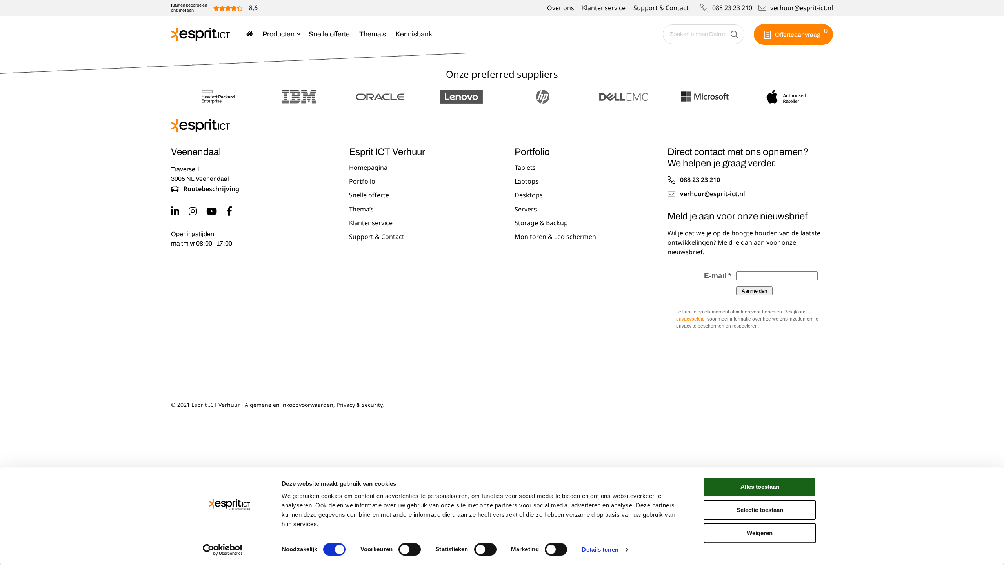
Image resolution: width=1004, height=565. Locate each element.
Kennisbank (413, 34)
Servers (526, 209)
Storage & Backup (541, 223)
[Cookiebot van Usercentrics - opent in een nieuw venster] (222, 550)
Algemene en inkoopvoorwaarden (289, 404)
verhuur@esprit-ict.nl (801, 8)
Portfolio (362, 182)
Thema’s (372, 34)
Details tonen (600, 549)
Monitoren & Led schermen (555, 237)
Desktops (529, 195)
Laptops (526, 182)
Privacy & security (359, 404)
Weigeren (760, 533)
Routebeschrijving (211, 189)
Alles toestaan (759, 486)
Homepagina (368, 168)
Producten (278, 34)
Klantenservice (604, 8)
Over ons (560, 8)
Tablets (525, 168)
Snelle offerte (329, 34)
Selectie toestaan (760, 510)
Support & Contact (661, 8)
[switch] (409, 549)
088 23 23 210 (732, 8)
